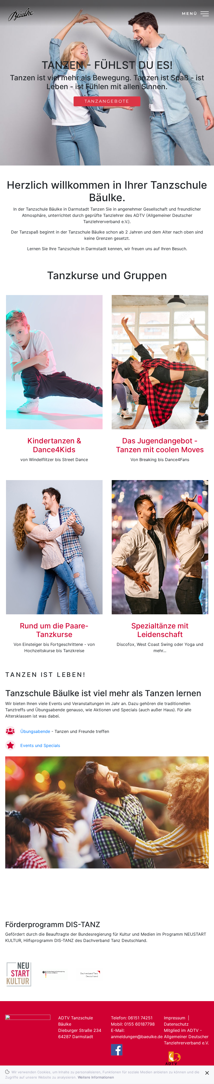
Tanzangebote (107, 101)
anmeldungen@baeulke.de (137, 1036)
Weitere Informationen (96, 1077)
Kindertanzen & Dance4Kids (54, 445)
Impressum (174, 1017)
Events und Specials (40, 745)
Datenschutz (176, 1024)
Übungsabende (35, 731)
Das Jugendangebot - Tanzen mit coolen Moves (160, 445)
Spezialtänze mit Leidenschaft (159, 630)
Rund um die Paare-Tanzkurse (54, 630)
